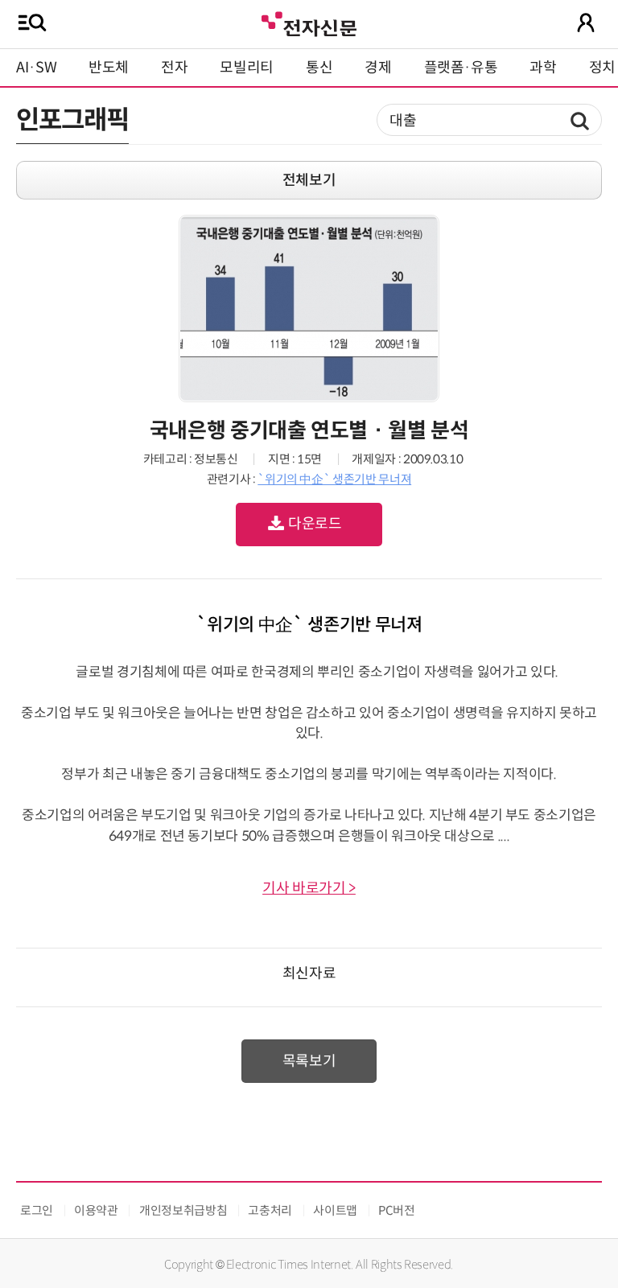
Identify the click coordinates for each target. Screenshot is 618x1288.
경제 (378, 67)
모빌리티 (247, 67)
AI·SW (36, 67)
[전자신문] (309, 22)
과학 (542, 67)
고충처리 (270, 1210)
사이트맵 (335, 1210)
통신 (319, 67)
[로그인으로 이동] (586, 22)
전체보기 (309, 180)
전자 (174, 67)
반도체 (109, 67)
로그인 (36, 1210)
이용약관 (96, 1210)
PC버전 (396, 1210)
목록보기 (309, 1061)
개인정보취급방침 (183, 1210)
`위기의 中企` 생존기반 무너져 (334, 479)
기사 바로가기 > (309, 888)
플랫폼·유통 (461, 67)
